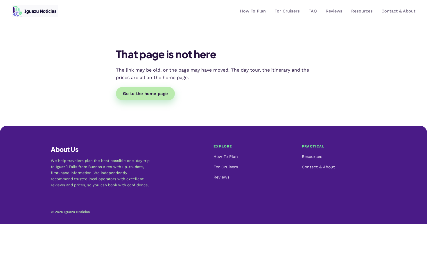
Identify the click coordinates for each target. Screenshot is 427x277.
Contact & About (398, 11)
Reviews (334, 11)
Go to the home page (145, 93)
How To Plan (253, 11)
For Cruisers (287, 11)
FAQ (312, 11)
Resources (362, 11)
